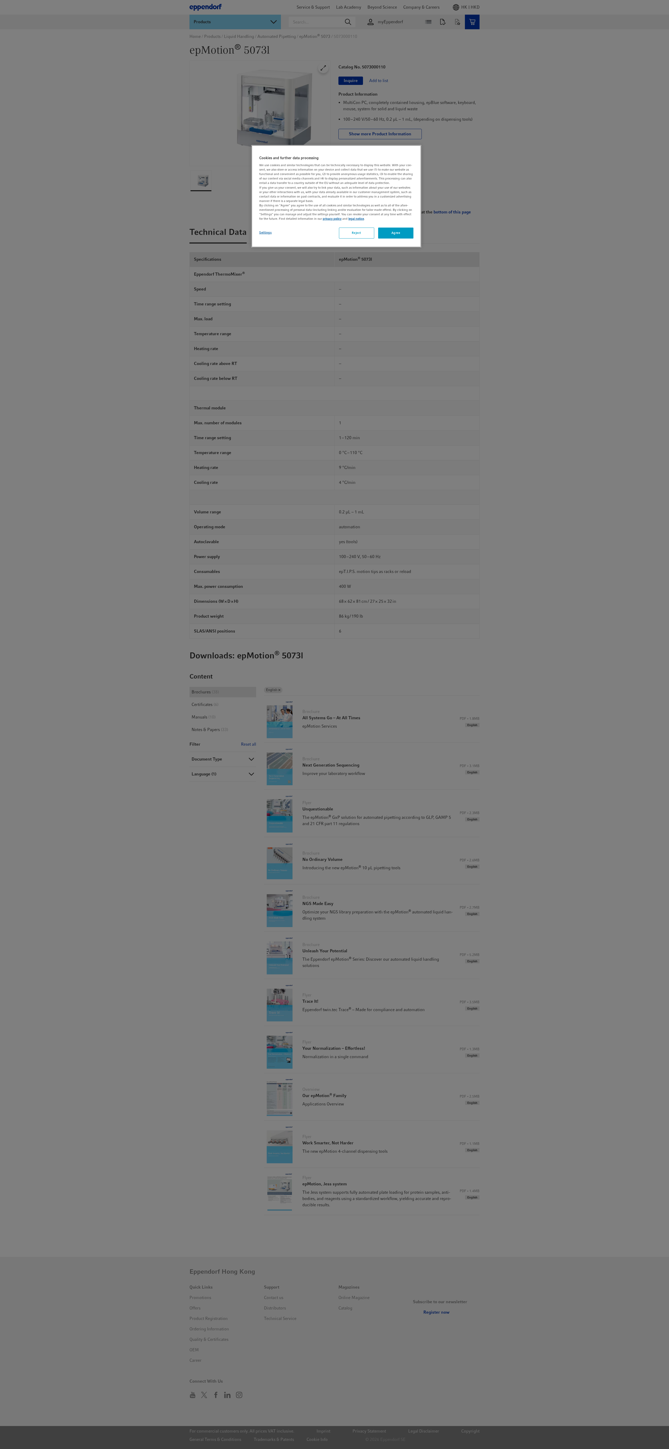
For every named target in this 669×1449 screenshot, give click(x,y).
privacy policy (332, 219)
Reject (356, 233)
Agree (395, 233)
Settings (265, 232)
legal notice (356, 219)
